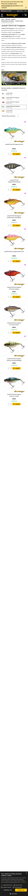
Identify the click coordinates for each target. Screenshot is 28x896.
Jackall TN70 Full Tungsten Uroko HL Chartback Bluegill (14, 359)
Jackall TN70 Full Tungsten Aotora (14, 144)
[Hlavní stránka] (12, 15)
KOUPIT (17, 154)
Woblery (13, 19)
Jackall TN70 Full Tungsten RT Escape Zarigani (14, 288)
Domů (2, 19)
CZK (25, 11)
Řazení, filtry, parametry (8, 116)
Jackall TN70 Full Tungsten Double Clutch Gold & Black (14, 216)
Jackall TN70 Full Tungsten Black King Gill (14, 181)
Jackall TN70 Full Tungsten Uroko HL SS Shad (14, 395)
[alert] (14, 883)
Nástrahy (8, 19)
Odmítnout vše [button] (8, 890)
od (7, 11)
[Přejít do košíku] (25, 15)
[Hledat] (23, 15)
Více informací (23, 882)
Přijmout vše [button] (21, 890)
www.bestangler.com (6, 6)
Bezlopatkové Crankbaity (7, 21)
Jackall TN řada (19, 21)
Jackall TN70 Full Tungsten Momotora (14, 251)
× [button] (26, 873)
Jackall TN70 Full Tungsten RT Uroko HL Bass (14, 324)
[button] (26, 8)
